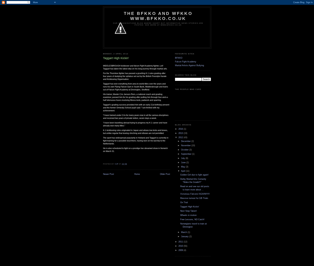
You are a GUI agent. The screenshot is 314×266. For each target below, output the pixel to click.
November (186, 145)
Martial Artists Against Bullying (189, 65)
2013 (181, 133)
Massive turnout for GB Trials (194, 198)
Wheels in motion (188, 215)
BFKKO (178, 58)
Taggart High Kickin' (189, 206)
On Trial (184, 202)
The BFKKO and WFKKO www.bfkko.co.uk (158, 16)
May (183, 166)
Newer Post (108, 174)
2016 (181, 129)
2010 (181, 246)
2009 (181, 250)
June (183, 162)
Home (137, 174)
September (186, 154)
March (184, 232)
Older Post (165, 174)
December (186, 141)
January (185, 236)
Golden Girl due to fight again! (194, 175)
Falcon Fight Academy (185, 61)
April (183, 171)
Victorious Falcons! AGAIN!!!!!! (195, 194)
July (183, 158)
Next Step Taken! (188, 211)
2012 (181, 137)
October (185, 149)
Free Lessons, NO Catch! (192, 219)
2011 (181, 241)
